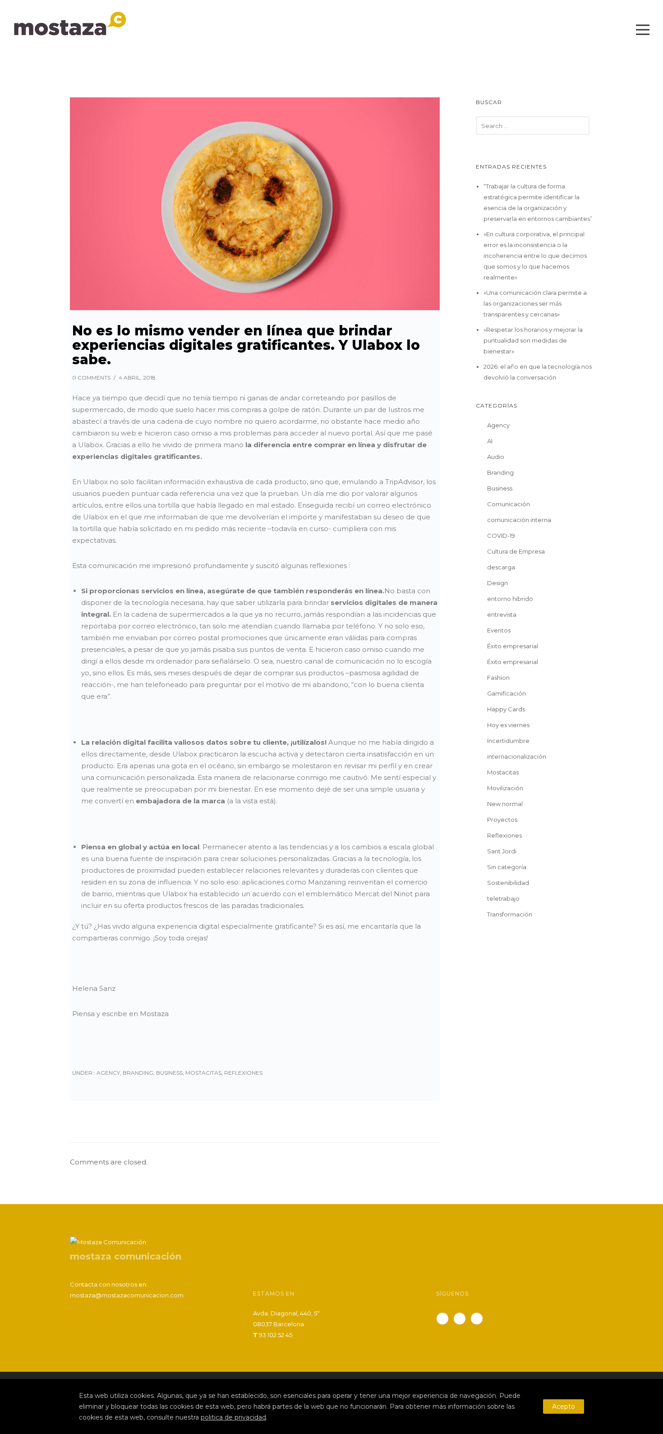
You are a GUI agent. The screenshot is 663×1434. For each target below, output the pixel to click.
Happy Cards (506, 709)
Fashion (498, 677)
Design (497, 582)
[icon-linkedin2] (461, 1318)
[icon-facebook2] (444, 1318)
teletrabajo (503, 898)
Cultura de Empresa (516, 551)
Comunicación (508, 504)
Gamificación (506, 693)
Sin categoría (506, 866)
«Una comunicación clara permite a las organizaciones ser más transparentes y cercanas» (535, 303)
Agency (107, 1072)
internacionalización (516, 756)
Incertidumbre (508, 740)
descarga (501, 567)
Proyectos (502, 819)
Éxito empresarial (512, 646)
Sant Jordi (501, 851)
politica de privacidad (233, 1417)
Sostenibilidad (508, 882)
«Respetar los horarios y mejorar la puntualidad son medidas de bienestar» (533, 340)
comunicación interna (519, 519)
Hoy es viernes (508, 724)
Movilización (505, 788)
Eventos (499, 630)
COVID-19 (501, 535)
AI (490, 440)
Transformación (509, 914)
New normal (505, 803)
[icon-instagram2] (479, 1318)
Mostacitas (203, 1072)
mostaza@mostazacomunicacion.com (127, 1295)
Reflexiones (243, 1072)
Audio (495, 456)
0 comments (91, 377)
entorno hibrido (510, 598)
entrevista (501, 614)
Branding (138, 1072)
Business (169, 1072)
